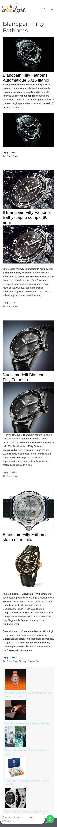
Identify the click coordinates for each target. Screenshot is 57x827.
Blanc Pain (12, 156)
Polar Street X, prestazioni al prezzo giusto (27, 811)
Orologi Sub (34, 661)
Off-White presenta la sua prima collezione (27, 723)
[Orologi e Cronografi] (13, 8)
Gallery (22, 661)
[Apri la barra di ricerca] (44, 8)
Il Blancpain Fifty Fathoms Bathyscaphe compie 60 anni (27, 217)
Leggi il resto (9, 152)
